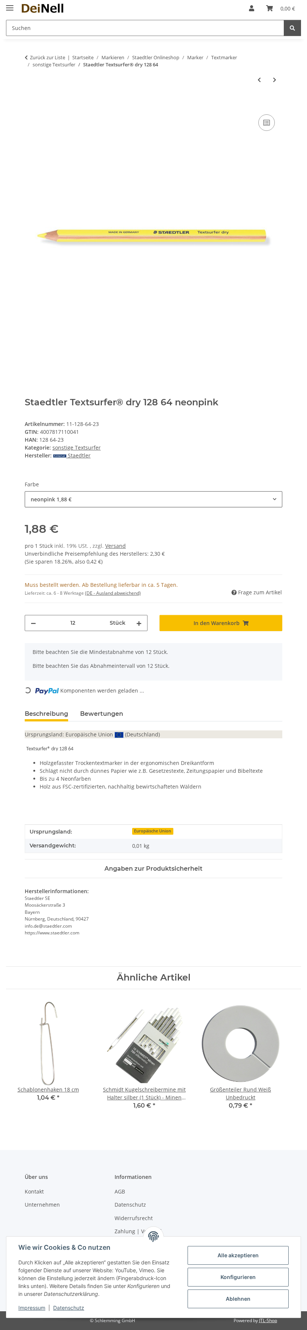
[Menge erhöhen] (139, 623)
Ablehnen (238, 1299)
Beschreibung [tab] (46, 713)
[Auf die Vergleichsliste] (266, 122)
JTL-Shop (268, 1320)
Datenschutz (68, 1308)
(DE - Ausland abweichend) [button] (113, 593)
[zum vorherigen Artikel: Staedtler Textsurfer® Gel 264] (259, 80)
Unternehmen (42, 1204)
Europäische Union (152, 831)
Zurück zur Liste (47, 57)
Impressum (31, 1308)
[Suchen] (292, 28)
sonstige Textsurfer (76, 447)
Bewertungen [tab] (101, 713)
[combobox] (153, 499)
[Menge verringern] (33, 623)
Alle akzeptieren (238, 1255)
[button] (251, 8)
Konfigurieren (238, 1277)
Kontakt (34, 1191)
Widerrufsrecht (134, 1218)
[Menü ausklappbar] (9, 4)
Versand (115, 545)
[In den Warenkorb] (31, 104)
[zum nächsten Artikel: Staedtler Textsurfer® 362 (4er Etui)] (274, 80)
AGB (120, 1191)
